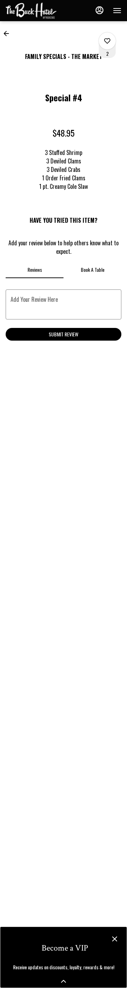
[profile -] (99, 10)
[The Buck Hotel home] (37, 10)
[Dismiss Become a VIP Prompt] (114, 938)
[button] (8, 33)
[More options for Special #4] (107, 40)
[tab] (35, 269)
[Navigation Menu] (117, 11)
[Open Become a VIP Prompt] (63, 981)
